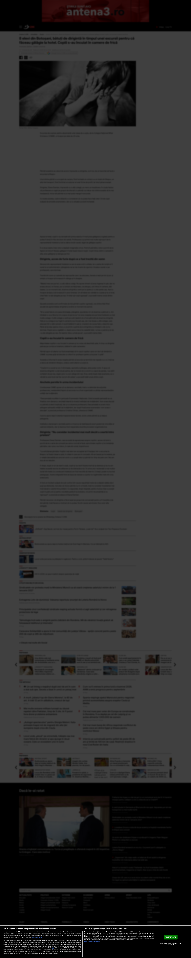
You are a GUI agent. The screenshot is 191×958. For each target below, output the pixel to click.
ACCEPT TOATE (170, 937)
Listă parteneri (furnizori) (92, 941)
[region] (95, 941)
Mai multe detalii (37, 937)
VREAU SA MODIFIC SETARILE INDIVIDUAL (170, 944)
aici (53, 948)
